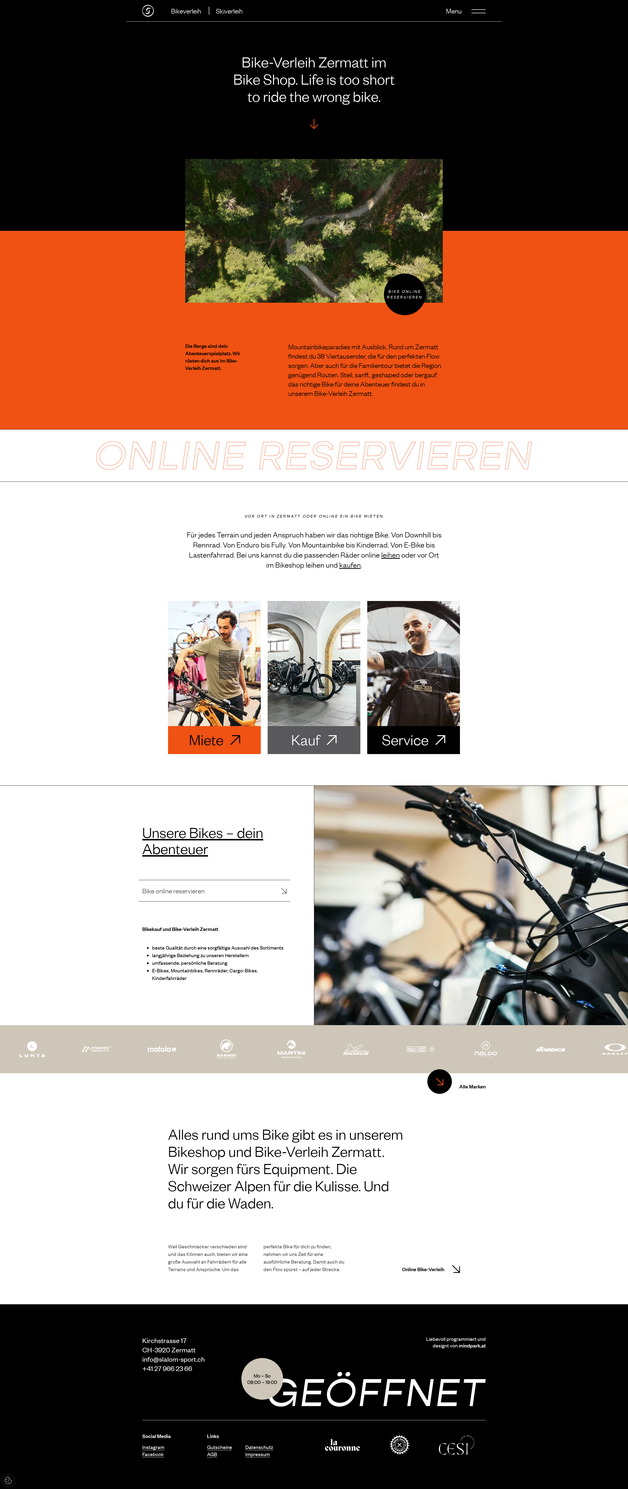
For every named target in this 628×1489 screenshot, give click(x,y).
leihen (390, 554)
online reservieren (313, 455)
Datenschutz (259, 1447)
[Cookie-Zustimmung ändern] (8, 1481)
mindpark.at (472, 1345)
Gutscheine (219, 1447)
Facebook (153, 1454)
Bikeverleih (186, 10)
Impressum (257, 1454)
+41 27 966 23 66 (167, 1368)
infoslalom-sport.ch (173, 1359)
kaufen (350, 564)
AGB (212, 1454)
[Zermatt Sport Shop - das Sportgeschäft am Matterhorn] (148, 11)
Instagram (153, 1447)
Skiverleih (229, 10)
